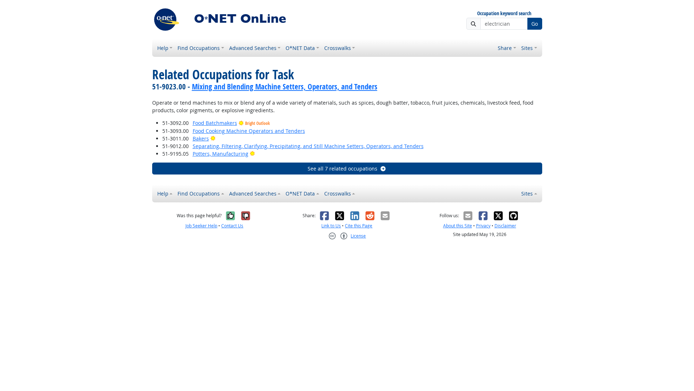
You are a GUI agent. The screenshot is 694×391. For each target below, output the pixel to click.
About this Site (457, 226)
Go (534, 23)
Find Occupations (198, 48)
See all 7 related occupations (342, 168)
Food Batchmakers (215, 122)
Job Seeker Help (201, 226)
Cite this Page (358, 226)
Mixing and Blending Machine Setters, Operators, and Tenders (284, 86)
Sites (527, 48)
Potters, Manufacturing (220, 153)
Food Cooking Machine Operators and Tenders (249, 130)
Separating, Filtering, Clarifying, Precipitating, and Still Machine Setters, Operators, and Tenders (308, 146)
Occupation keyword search (504, 13)
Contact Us (232, 226)
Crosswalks (337, 48)
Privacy (483, 226)
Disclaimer (505, 226)
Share (505, 48)
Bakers (201, 138)
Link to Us (331, 226)
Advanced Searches (253, 48)
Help (162, 48)
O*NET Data (300, 48)
